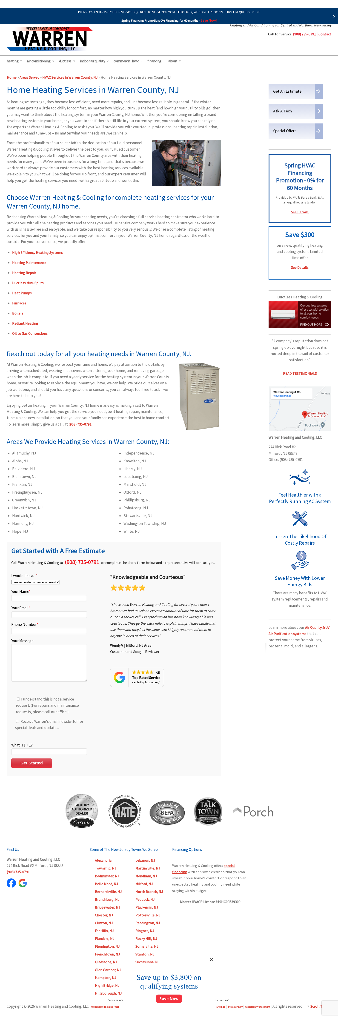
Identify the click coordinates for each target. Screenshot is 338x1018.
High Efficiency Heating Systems (37, 252)
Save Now (169, 998)
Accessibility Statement (258, 1006)
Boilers (17, 313)
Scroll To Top (320, 1006)
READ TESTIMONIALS (300, 373)
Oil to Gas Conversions (30, 333)
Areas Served (29, 77)
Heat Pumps (22, 293)
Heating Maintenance (29, 262)
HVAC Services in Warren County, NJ (70, 77)
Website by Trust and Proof (105, 1006)
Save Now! (209, 20)
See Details (300, 212)
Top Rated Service (146, 677)
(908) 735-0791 (80, 424)
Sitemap (221, 1006)
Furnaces (19, 303)
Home (12, 77)
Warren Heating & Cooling (50, 39)
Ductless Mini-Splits (28, 282)
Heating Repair (24, 272)
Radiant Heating (25, 323)
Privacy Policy (235, 1006)
